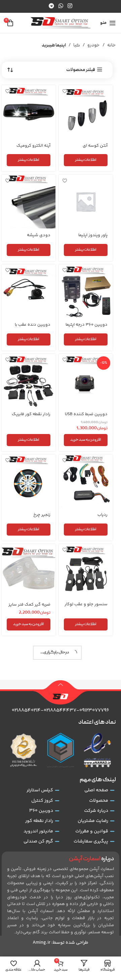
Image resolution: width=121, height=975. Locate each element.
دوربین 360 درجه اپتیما (87, 324)
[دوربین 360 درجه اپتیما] (86, 291)
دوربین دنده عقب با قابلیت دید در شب (32, 327)
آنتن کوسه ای (95, 145)
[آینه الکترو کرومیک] (28, 112)
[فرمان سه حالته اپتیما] (28, 856)
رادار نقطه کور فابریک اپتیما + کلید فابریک (31, 417)
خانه (111, 45)
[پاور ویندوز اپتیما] (86, 201)
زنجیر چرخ (41, 514)
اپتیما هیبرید (54, 45)
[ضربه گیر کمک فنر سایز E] (28, 761)
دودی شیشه (38, 235)
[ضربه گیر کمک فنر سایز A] (28, 571)
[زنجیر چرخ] (28, 481)
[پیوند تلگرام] (51, 6)
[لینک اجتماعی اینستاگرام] (70, 6)
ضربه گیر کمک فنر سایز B (87, 702)
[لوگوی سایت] (61, 23)
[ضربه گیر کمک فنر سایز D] (86, 761)
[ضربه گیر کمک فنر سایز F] (86, 856)
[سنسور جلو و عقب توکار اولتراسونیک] (86, 571)
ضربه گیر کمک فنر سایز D (87, 797)
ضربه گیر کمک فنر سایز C (29, 702)
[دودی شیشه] (28, 201)
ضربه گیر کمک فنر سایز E (29, 797)
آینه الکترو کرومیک (33, 145)
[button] (86, 440)
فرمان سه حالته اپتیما (31, 889)
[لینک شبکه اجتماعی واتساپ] (60, 6)
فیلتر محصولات (80, 70)
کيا (76, 45)
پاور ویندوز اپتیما (93, 235)
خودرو (93, 45)
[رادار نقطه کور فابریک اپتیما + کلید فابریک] (28, 381)
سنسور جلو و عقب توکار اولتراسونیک (86, 607)
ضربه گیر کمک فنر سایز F (87, 892)
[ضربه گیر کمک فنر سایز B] (86, 666)
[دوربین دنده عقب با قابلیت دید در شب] (28, 291)
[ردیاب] (86, 481)
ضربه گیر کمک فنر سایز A (29, 607)
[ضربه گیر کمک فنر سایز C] (28, 666)
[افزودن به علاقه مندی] (65, 91)
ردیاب (102, 514)
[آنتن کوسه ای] (86, 112)
